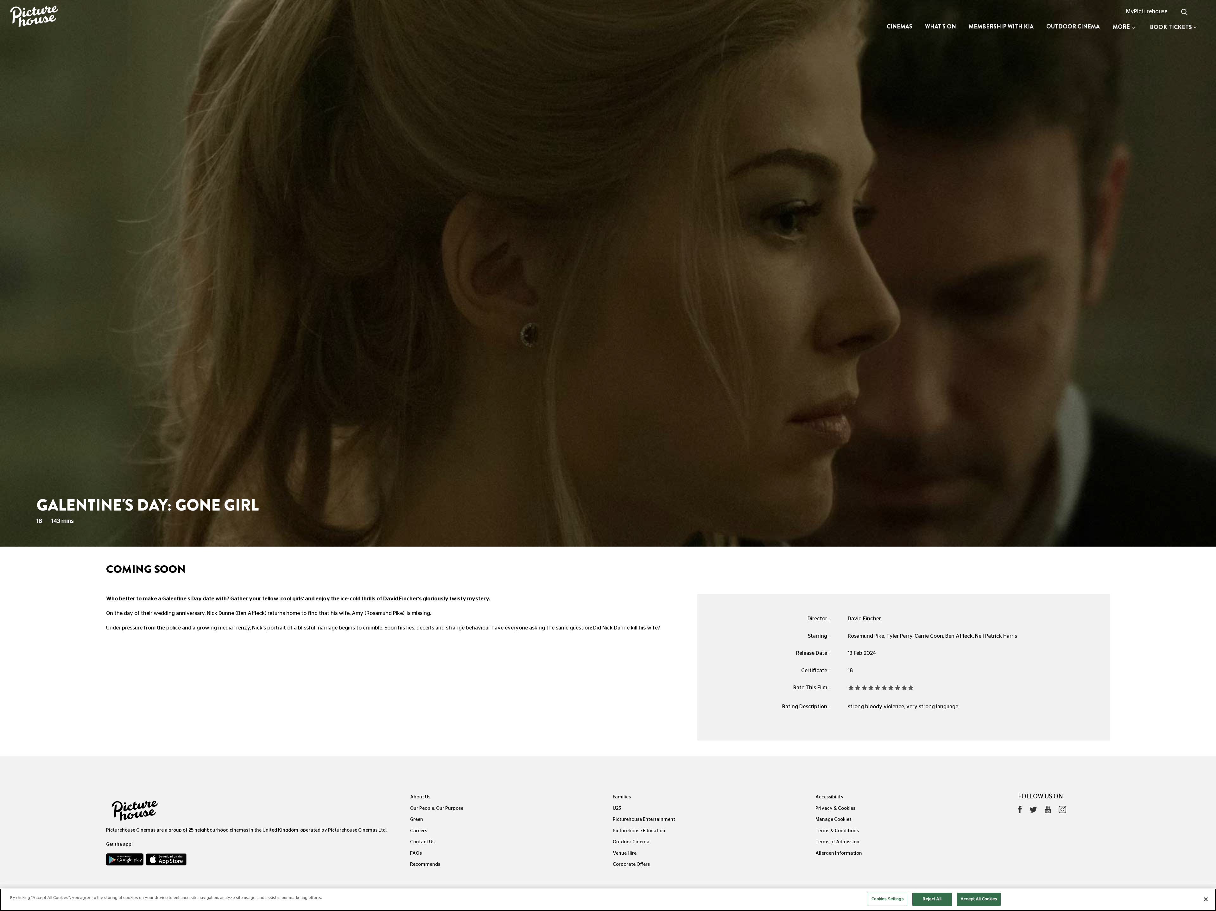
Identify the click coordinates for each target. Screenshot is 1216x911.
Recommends (425, 864)
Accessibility (829, 797)
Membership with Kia (1001, 26)
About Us (420, 797)
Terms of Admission (837, 842)
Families (622, 797)
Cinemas (899, 26)
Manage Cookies (833, 819)
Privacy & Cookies (835, 808)
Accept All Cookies (978, 899)
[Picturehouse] (101, 17)
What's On (940, 26)
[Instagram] (1062, 811)
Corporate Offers (631, 864)
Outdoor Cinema (1073, 26)
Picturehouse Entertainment (644, 819)
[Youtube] (1048, 811)
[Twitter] (1033, 811)
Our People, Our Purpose (436, 808)
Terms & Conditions (837, 830)
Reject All (932, 899)
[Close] (1206, 899)
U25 (617, 808)
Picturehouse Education (639, 830)
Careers (418, 830)
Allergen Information (838, 853)
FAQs (416, 853)
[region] (608, 900)
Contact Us (422, 842)
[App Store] (166, 861)
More (1121, 27)
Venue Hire (624, 853)
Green (416, 819)
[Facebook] (1020, 811)
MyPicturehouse (1147, 12)
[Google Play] (125, 861)
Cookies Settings (887, 899)
